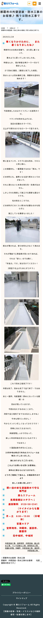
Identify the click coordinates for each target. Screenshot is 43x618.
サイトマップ (21, 598)
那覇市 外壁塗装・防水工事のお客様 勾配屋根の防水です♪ (20, 561)
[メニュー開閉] (40, 3)
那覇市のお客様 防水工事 (14, 557)
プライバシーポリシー (21, 592)
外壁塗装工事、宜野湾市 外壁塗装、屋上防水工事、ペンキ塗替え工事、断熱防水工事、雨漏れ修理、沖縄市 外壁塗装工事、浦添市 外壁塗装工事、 (23, 547)
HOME (3, 28)
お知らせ (12, 28)
